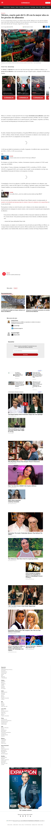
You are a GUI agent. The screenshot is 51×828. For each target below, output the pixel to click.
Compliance (15, 824)
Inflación (15, 288)
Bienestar (3, 762)
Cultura (2, 699)
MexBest (3, 756)
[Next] (48, 301)
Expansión (3, 667)
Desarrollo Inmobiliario (6, 720)
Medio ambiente (5, 727)
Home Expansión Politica (6, 669)
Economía (21, 7)
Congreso (3, 683)
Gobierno (3, 681)
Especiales (3, 743)
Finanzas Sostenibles (6, 732)
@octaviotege (11, 66)
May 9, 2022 (22, 221)
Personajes (3, 760)
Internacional (26, 7)
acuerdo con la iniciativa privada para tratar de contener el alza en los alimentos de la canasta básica (24, 202)
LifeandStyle (4, 677)
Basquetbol (3, 750)
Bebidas (3, 758)
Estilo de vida (4, 706)
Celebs (2, 705)
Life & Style (3, 708)
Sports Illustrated (5, 745)
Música (2, 714)
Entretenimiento (4, 711)
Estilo (2, 709)
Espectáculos (4, 692)
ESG (40, 7)
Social (2, 728)
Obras (37, 7)
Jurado (2, 764)
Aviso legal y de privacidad (25, 824)
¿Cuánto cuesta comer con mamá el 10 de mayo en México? (22, 157)
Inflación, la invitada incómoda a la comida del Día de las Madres (38, 310)
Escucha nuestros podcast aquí (13, 274)
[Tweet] (44, 27)
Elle (2, 701)
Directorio (40, 824)
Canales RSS (34, 824)
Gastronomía (4, 757)
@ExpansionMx (16, 334)
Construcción (4, 719)
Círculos (3, 694)
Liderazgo (3, 740)
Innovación (3, 733)
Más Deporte (4, 751)
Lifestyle (3, 752)
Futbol (2, 746)
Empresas (13, 7)
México (2, 682)
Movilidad (3, 731)
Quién (2, 691)
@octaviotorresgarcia (18, 328)
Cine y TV (3, 713)
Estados (3, 686)
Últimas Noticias (6, 7)
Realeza (3, 693)
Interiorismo (4, 724)
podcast (8, 272)
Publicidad (9, 824)
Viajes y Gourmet (5, 698)
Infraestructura (4, 721)
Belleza (3, 696)
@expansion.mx (25, 816)
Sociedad (3, 688)
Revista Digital (48, 2)
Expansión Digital (15, 333)
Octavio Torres (14, 320)
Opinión (3, 687)
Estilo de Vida (4, 763)
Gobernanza (4, 730)
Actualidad (3, 739)
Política (17, 7)
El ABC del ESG (4, 734)
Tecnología (32, 7)
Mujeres (43, 7)
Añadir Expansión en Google (28, 26)
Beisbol (3, 747)
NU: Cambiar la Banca (26, 810)
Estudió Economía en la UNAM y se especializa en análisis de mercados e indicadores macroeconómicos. (25, 322)
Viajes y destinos (5, 759)
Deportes (3, 712)
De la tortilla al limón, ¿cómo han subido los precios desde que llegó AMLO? (25, 194)
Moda (2, 695)
